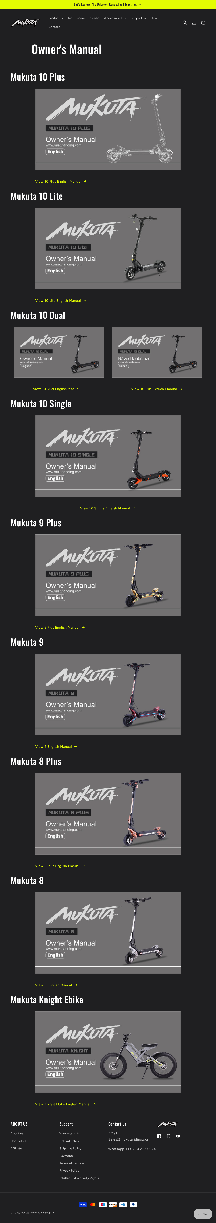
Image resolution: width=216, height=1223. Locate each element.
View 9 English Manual (53, 747)
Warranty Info (69, 1133)
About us (17, 1133)
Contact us (18, 1141)
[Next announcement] (165, 4)
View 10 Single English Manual (105, 508)
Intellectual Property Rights (79, 1178)
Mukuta (25, 1212)
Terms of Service (71, 1163)
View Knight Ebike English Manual (62, 1104)
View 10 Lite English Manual (58, 301)
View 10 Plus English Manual (58, 181)
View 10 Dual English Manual (56, 389)
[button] (56, 18)
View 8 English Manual (53, 985)
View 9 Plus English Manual (57, 627)
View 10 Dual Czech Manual (154, 389)
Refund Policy (69, 1141)
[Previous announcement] (50, 4)
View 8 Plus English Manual (57, 866)
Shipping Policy (70, 1148)
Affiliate (16, 1148)
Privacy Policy (69, 1170)
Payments (66, 1156)
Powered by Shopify (42, 1212)
